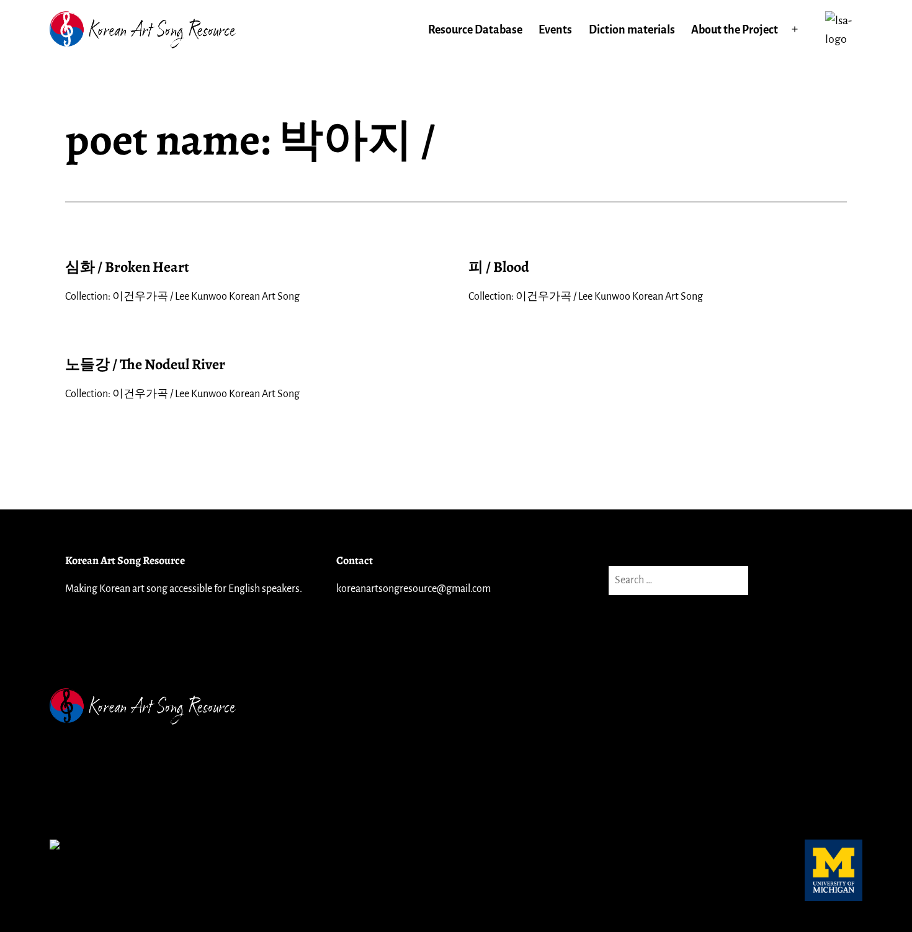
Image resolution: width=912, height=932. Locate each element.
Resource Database (475, 30)
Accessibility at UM (95, 799)
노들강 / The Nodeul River (145, 364)
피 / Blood (498, 267)
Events (555, 30)
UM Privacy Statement (102, 762)
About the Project (734, 30)
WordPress (836, 706)
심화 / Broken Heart (127, 267)
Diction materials (632, 30)
